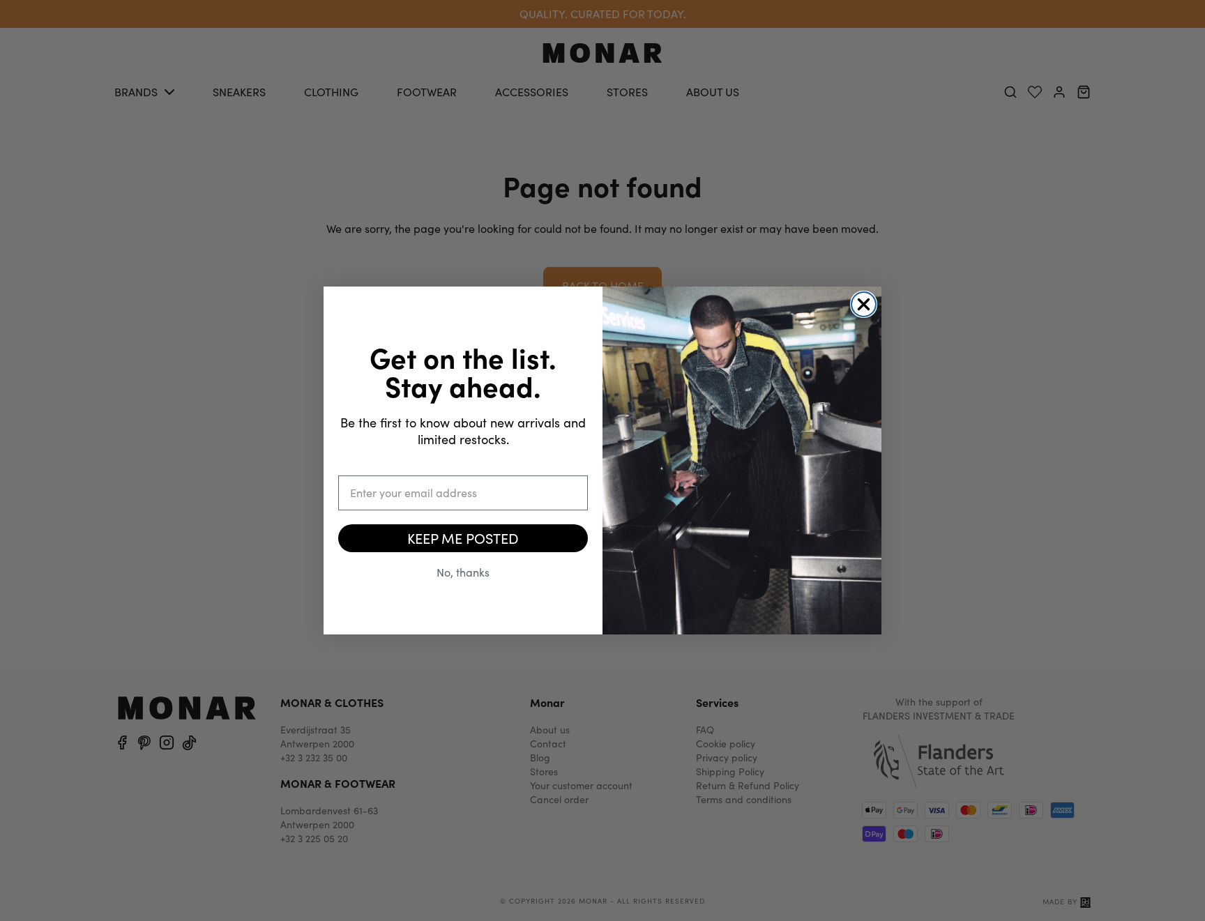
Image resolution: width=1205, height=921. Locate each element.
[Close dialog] (863, 304)
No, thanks (463, 572)
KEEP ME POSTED (463, 537)
